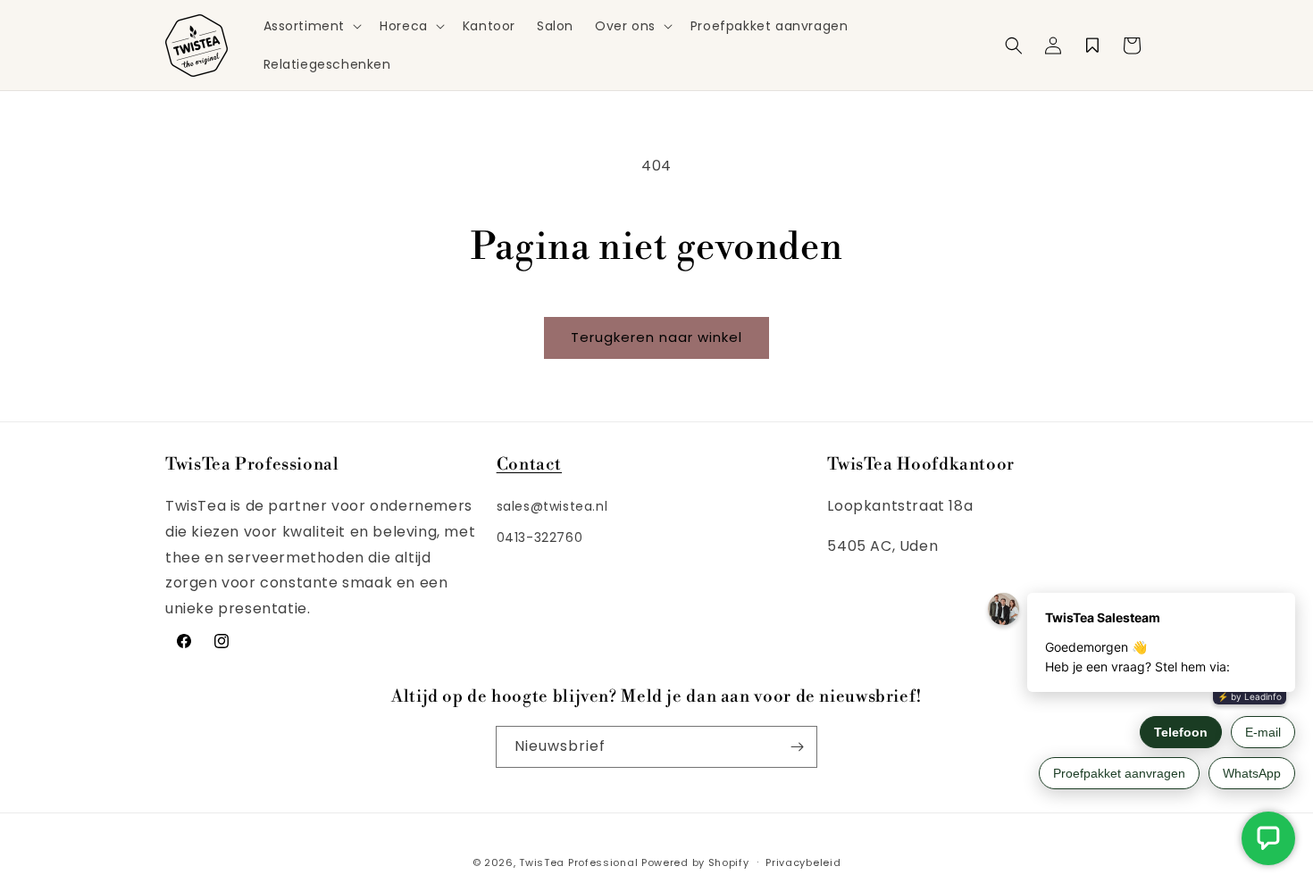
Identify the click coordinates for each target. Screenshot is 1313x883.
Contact (529, 464)
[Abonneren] (796, 747)
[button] (311, 26)
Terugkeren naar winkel (656, 337)
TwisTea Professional (578, 862)
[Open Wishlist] (1092, 45)
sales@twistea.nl (552, 506)
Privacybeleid (802, 862)
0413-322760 (540, 537)
